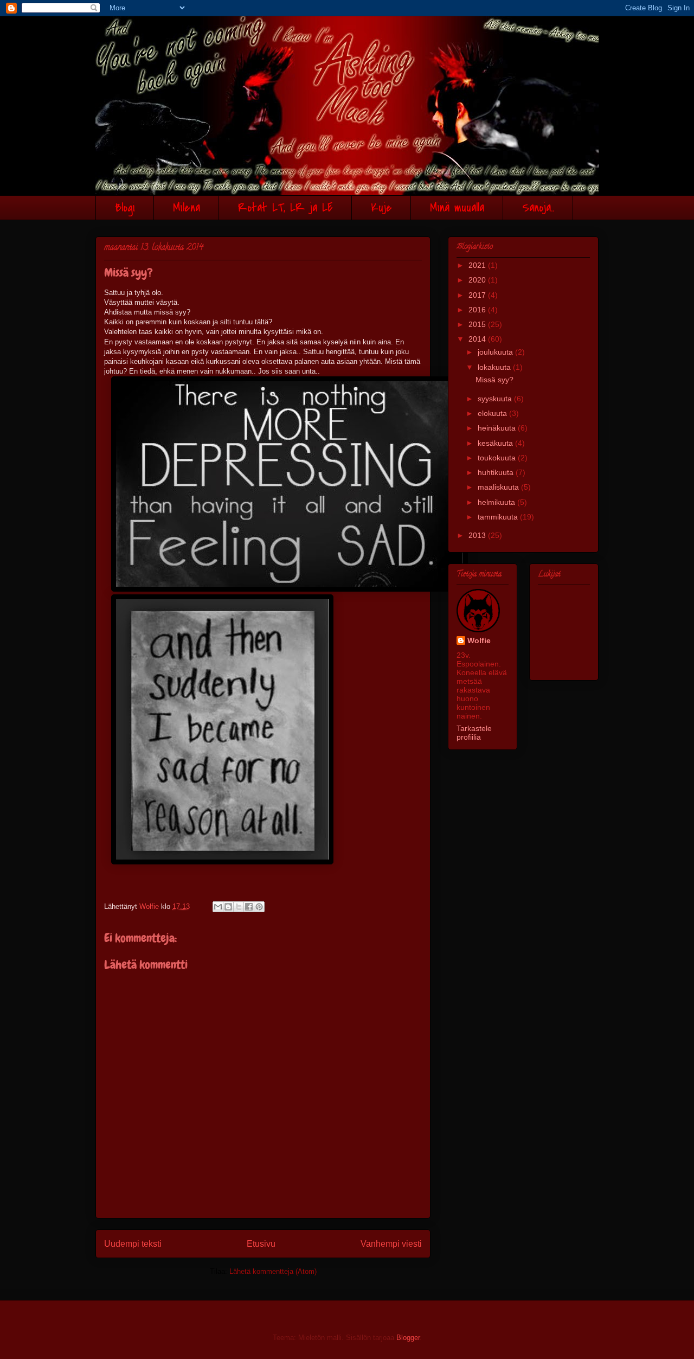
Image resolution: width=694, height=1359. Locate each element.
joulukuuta (496, 352)
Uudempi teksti (133, 1243)
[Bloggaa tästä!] (228, 906)
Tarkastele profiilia (474, 732)
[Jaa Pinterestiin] (259, 906)
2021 (478, 265)
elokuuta (493, 413)
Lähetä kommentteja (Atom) (273, 1271)
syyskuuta (496, 398)
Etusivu (261, 1243)
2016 (478, 309)
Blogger (408, 1338)
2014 (478, 339)
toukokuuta (498, 457)
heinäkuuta (498, 428)
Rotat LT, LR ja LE (285, 207)
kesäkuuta (496, 443)
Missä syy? (494, 379)
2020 (478, 279)
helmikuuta (497, 502)
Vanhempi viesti (391, 1243)
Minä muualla (457, 207)
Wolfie (479, 640)
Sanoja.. (538, 207)
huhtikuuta (497, 472)
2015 (478, 324)
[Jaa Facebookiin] (248, 906)
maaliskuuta (499, 487)
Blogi (125, 207)
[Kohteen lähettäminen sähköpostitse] (218, 906)
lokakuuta (495, 367)
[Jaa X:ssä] (238, 906)
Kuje (381, 207)
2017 (478, 295)
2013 (478, 535)
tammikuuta (499, 516)
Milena (186, 207)
